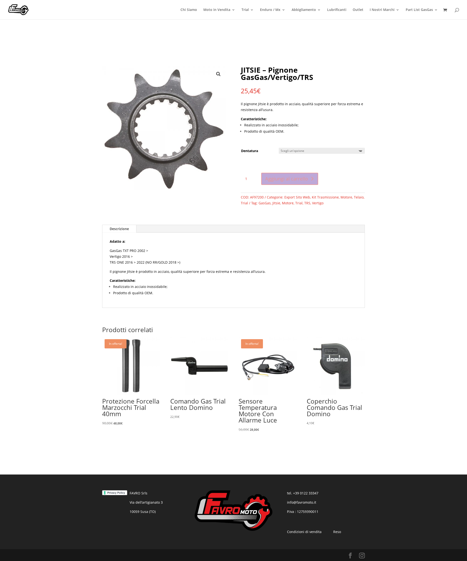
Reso (337, 531)
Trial (245, 10)
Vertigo (317, 203)
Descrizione (119, 228)
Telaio (359, 197)
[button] (218, 74)
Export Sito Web (297, 197)
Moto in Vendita (216, 10)
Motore (346, 197)
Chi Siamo (188, 10)
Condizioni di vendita (304, 531)
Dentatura (249, 150)
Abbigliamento (304, 10)
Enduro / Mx (270, 10)
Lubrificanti (336, 10)
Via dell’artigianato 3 (146, 502)
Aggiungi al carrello (286, 178)
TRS (307, 203)
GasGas (265, 203)
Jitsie (276, 203)
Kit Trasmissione (325, 197)
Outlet (358, 10)
